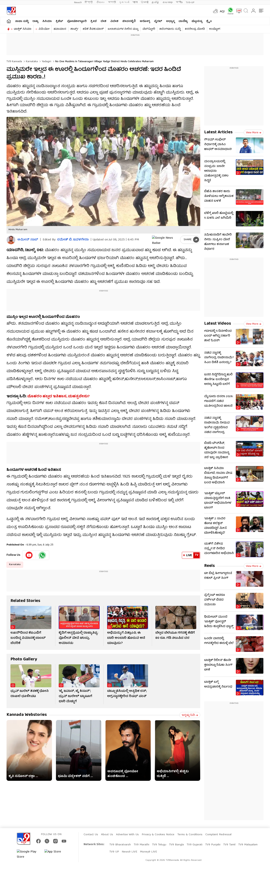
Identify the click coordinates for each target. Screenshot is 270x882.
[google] (165, 240)
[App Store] (56, 854)
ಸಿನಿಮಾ (47, 21)
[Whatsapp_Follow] (42, 555)
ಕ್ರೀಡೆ (94, 21)
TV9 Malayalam (248, 844)
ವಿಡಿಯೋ (44, 29)
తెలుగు (100, 2)
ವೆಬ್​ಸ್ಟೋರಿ (149, 29)
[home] (9, 21)
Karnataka (31, 61)
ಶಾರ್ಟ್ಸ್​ (74, 29)
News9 (78, 2)
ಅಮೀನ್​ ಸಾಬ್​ (27, 240)
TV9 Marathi (141, 844)
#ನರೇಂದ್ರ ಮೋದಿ (195, 29)
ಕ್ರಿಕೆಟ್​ (59, 21)
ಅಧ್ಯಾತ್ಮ (170, 21)
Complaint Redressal (218, 834)
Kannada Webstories (27, 715)
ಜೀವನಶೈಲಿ (129, 21)
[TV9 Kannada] (11, 11)
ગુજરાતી (124, 2)
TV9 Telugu (159, 844)
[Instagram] (55, 841)
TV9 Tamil (229, 844)
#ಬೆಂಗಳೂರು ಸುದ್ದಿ (170, 29)
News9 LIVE (129, 851)
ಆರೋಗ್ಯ (145, 21)
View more (252, 132)
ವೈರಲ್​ (158, 21)
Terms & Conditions (189, 834)
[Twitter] (47, 841)
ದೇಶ (103, 21)
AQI (222, 11)
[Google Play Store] (28, 854)
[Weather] (215, 11)
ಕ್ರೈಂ (209, 21)
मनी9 (179, 2)
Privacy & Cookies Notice (158, 834)
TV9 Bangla (176, 844)
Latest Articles (218, 132)
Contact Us (91, 834)
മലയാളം (167, 2)
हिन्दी (89, 2)
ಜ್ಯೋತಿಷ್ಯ (197, 21)
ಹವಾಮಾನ (60, 29)
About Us (107, 834)
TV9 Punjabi (212, 844)
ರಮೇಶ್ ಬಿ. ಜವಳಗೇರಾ (73, 240)
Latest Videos (217, 324)
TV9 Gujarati (194, 844)
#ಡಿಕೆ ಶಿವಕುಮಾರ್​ (93, 29)
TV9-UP (190, 2)
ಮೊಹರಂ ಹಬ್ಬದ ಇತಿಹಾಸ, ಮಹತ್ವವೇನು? (58, 396)
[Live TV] (237, 11)
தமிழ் (155, 2)
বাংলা (135, 2)
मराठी (112, 2)
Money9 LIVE (148, 851)
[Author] (11, 240)
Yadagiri (46, 61)
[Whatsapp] (229, 10)
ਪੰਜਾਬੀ (144, 2)
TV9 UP (114, 851)
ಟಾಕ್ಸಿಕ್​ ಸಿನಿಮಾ (22, 29)
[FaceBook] (38, 841)
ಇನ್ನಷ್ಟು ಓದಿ (188, 715)
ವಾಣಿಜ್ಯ (183, 21)
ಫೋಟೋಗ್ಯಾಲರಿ (77, 21)
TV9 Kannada (14, 61)
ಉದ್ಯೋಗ (214, 29)
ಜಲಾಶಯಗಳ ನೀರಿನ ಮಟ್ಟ (123, 29)
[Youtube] (29, 555)
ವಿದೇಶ (114, 21)
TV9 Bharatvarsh (120, 844)
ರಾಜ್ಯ (35, 21)
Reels (209, 566)
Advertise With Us (127, 834)
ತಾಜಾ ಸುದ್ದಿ (21, 21)
